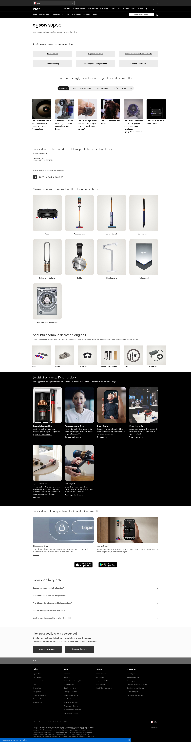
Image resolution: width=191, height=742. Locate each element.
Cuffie (68, 15)
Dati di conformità (69, 699)
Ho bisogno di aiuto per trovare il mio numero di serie (48, 170)
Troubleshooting (52, 63)
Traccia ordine (52, 54)
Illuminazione (76, 15)
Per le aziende (104, 9)
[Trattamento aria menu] (64, 15)
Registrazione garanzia (71, 695)
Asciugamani (37, 692)
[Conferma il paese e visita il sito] (157, 3)
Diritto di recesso (69, 684)
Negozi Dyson (131, 674)
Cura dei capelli (44, 15)
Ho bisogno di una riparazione (95, 63)
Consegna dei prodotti (70, 692)
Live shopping (131, 681)
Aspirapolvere (37, 674)
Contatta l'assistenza (138, 63)
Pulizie (35, 15)
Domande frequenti (132, 692)
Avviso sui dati (63, 722)
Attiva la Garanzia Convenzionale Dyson (123, 9)
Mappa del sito (37, 702)
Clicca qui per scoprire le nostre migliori (14, 740)
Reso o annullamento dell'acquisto (138, 54)
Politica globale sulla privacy (39, 722)
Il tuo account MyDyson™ (71, 713)
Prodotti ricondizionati (79, 9)
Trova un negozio (93, 9)
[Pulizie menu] (38, 15)
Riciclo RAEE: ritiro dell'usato (104, 688)
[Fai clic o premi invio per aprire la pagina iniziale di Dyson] (36, 8)
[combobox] (54, 3)
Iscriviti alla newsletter (133, 677)
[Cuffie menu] (71, 15)
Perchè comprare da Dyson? (72, 710)
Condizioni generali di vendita (135, 688)
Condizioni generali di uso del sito (137, 684)
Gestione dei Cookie (53, 722)
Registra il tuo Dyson (95, 54)
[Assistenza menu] (91, 15)
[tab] (64, 88)
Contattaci (140, 9)
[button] (130, 740)
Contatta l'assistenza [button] (47, 649)
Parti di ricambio (37, 699)
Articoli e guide (100, 677)
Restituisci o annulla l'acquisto (72, 681)
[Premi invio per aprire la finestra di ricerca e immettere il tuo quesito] (141, 14)
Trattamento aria (57, 15)
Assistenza (86, 15)
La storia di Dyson (101, 674)
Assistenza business (79, 649)
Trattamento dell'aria (39, 681)
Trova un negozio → (136, 437)
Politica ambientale (101, 684)
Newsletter (67, 9)
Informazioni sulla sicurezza (135, 695)
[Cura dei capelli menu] (51, 15)
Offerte (94, 15)
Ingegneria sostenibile (102, 681)
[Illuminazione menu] (82, 15)
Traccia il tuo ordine (70, 688)
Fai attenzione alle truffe (71, 706)
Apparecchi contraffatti (70, 702)
